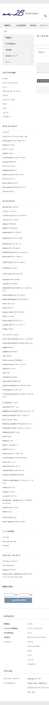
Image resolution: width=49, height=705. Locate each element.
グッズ (5, 104)
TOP (5, 31)
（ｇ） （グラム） (7, 356)
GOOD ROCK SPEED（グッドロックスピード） (18, 343)
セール (8, 62)
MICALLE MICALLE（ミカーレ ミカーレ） (16, 415)
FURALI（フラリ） (8, 329)
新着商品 (7, 25)
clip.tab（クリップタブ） (10, 284)
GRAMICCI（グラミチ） (10, 352)
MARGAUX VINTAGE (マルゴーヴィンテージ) (18, 411)
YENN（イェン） (7, 512)
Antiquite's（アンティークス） (12, 238)
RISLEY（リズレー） (9, 449)
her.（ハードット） (8, 149)
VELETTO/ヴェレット (10, 517)
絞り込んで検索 (18, 600)
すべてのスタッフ (8, 565)
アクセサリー (7, 117)
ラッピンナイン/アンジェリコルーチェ (15, 136)
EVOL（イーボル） (8, 316)
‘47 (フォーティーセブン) (11, 220)
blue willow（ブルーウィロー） (13, 257)
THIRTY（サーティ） (9, 488)
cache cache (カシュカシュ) (13, 274)
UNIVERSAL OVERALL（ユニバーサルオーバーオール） (18, 501)
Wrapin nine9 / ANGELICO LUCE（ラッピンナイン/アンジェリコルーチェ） (18, 575)
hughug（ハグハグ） (9, 570)
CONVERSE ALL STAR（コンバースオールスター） (18, 289)
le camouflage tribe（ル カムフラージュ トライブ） (18, 395)
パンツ (5, 87)
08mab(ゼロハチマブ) (10, 207)
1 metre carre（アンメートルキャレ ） (15, 215)
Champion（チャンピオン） (11, 279)
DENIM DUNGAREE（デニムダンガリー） (16, 299)
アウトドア (6, 546)
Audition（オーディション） (11, 248)
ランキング (43, 25)
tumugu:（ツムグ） (9, 492)
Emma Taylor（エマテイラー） (13, 321)
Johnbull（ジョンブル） (10, 377)
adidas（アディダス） (9, 224)
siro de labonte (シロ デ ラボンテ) (15, 458)
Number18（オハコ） (9, 162)
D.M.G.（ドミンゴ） (8, 304)
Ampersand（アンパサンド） (12, 232)
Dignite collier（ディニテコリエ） (14, 312)
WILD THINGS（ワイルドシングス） (14, 522)
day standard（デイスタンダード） (14, 187)
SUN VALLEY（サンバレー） (12, 466)
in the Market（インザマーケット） (14, 158)
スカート (5, 95)
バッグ (5, 108)
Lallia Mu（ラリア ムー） (11, 407)
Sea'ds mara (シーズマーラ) (12, 453)
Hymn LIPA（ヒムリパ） (10, 183)
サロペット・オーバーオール (12, 91)
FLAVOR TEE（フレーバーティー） (14, 325)
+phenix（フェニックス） (10, 507)
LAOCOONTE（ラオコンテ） (12, 381)
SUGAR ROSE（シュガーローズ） (13, 470)
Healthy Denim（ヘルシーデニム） (14, 364)
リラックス (6, 537)
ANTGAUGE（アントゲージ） (12, 244)
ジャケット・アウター (9, 100)
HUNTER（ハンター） (9, 369)
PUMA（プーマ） (8, 441)
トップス (5, 79)
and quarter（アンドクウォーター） (14, 141)
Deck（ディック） (8, 308)
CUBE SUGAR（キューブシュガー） (14, 295)
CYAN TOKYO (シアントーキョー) (14, 262)
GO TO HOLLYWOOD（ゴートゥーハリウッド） (18, 339)
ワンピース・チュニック (10, 83)
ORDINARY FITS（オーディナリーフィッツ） (17, 428)
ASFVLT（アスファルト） (10, 228)
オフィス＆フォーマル (9, 541)
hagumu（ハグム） (9, 145)
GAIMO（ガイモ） (8, 347)
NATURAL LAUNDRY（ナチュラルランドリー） (18, 424)
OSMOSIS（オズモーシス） (11, 432)
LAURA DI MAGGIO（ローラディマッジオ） (17, 385)
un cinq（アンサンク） (10, 496)
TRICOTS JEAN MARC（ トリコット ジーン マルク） (18, 482)
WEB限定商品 (21, 25)
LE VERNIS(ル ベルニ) (10, 403)
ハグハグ (6, 132)
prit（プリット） (7, 437)
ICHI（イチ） (6, 373)
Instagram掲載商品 (11, 628)
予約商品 (33, 25)
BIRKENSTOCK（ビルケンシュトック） (15, 252)
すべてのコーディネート (10, 561)
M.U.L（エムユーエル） (10, 420)
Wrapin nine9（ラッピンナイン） (13, 175)
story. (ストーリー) (9, 462)
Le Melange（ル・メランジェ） (12, 390)
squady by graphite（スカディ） (13, 475)
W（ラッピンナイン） (9, 179)
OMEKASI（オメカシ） (10, 170)
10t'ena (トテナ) (8, 191)
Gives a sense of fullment (12, 360)
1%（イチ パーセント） (10, 211)
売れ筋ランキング (11, 56)
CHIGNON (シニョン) (10, 268)
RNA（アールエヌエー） (10, 445)
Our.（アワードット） (9, 166)
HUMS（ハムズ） (8, 153)
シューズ (5, 112)
